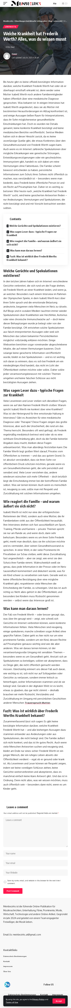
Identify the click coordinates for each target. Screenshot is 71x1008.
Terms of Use (12, 1002)
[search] (50, 3)
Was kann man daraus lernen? (26, 250)
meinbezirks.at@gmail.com (27, 934)
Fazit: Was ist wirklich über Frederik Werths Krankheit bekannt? (32, 258)
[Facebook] (59, 984)
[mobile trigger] (6, 3)
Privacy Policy (38, 999)
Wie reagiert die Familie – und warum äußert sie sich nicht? (34, 243)
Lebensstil (10, 27)
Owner (14, 54)
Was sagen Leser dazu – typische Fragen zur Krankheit (32, 233)
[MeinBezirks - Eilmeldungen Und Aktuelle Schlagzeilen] (25, 3)
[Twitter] (63, 984)
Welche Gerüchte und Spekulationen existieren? (35, 225)
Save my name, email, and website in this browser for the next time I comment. (34, 882)
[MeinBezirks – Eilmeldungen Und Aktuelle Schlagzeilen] (7, 984)
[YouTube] (67, 984)
